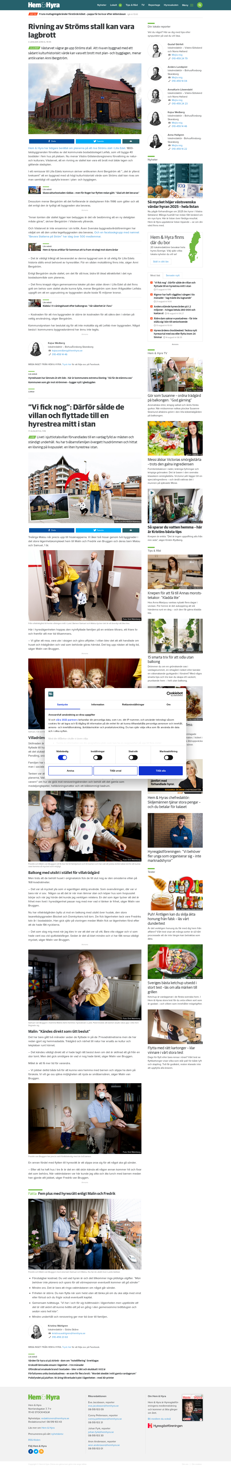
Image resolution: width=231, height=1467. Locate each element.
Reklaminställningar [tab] (133, 704)
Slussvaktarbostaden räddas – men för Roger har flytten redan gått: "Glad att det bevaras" (91, 193)
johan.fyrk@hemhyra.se (101, 1432)
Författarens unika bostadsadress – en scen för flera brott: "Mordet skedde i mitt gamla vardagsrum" (82, 1373)
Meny (185, 5)
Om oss (185, 1464)
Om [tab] (168, 704)
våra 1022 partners (67, 719)
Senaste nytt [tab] (173, 275)
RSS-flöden (34, 1440)
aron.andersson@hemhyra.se (104, 1445)
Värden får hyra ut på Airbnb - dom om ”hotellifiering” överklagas (63, 1360)
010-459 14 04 (179, 81)
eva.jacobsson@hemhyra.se (103, 1405)
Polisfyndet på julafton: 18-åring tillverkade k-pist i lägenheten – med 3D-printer (71, 1378)
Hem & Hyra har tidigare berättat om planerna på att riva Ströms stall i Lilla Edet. (77, 148)
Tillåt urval (115, 770)
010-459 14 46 (59, 354)
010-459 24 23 (180, 103)
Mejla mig (177, 54)
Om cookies (196, 1464)
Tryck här (66, 364)
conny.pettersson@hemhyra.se (105, 1418)
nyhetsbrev (57, 1434)
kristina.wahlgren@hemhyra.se (68, 1333)
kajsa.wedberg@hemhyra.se (67, 350)
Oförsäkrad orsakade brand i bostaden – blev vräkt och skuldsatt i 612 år (67, 1369)
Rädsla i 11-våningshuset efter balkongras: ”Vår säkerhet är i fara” (78, 306)
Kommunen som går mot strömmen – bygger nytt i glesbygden (61, 382)
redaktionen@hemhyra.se (55, 1418)
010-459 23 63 (60, 1337)
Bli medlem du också (159, 1418)
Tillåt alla (161, 770)
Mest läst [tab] (155, 275)
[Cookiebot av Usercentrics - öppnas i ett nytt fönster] (169, 694)
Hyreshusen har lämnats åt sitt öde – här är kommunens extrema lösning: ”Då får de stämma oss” (80, 378)
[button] (116, 5)
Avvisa (70, 770)
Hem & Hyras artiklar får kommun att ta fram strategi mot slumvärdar (80, 250)
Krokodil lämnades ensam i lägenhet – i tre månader (56, 1365)
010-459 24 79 (179, 58)
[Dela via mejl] (130, 141)
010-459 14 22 (179, 148)
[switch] (97, 757)
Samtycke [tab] (62, 704)
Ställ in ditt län (161, 261)
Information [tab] (97, 704)
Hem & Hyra (48, 1427)
